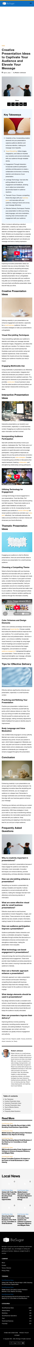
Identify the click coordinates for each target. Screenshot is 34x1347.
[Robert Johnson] (6, 1068)
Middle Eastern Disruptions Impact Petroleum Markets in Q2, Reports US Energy (17, 1134)
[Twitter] (13, 104)
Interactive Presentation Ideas (13, 1103)
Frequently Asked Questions (12, 1111)
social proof (11, 382)
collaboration (23, 462)
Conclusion (8, 1109)
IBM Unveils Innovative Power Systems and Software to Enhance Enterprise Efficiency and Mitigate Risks (16, 1151)
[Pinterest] (17, 104)
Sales (3, 45)
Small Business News (7, 1123)
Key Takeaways (9, 1099)
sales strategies (20, 457)
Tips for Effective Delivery (12, 1107)
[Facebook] (9, 104)
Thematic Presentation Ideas (13, 1105)
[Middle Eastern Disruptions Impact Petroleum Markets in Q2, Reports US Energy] (24, 1184)
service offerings (23, 510)
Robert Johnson (20, 72)
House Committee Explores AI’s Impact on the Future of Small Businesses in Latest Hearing (16, 1160)
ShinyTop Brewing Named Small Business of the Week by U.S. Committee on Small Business (17, 1142)
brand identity (15, 629)
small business (9, 325)
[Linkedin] (21, 104)
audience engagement (9, 651)
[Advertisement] (17, 24)
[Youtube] (22, 1342)
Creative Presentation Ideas (12, 1101)
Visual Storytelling (11, 151)
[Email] (25, 104)
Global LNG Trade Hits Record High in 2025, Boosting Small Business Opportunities (16, 1126)
